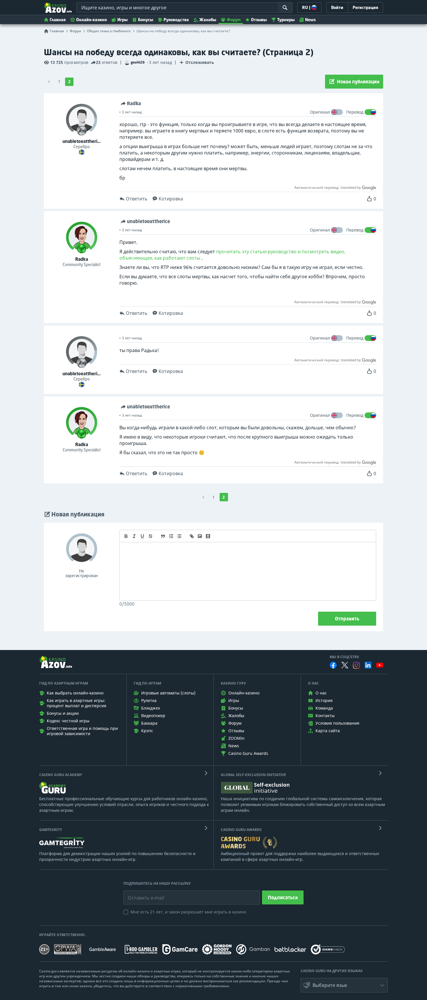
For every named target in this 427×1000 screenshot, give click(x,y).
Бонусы (145, 19)
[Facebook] (333, 665)
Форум (234, 19)
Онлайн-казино (91, 19)
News (310, 19)
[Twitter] (344, 665)
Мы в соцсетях (344, 657)
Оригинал (320, 112)
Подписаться (283, 897)
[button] (344, 985)
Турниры (286, 19)
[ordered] (171, 536)
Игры (122, 19)
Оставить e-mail (141, 893)
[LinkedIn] (368, 665)
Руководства (176, 19)
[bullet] (179, 536)
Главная (58, 19)
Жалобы (207, 19)
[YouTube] (379, 665)
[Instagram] (356, 665)
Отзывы (259, 19)
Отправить (347, 618)
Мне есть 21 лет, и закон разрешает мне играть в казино (188, 912)
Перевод (354, 112)
